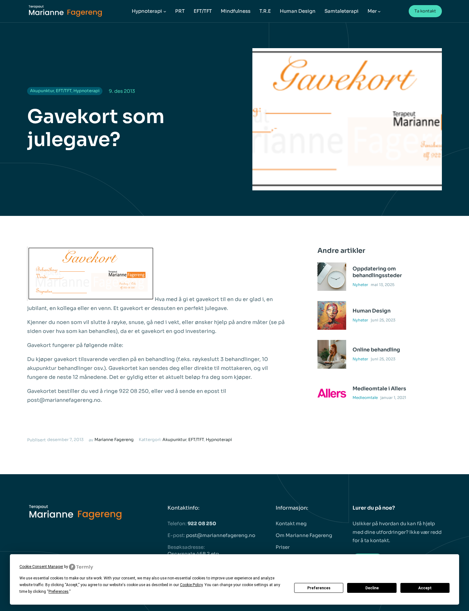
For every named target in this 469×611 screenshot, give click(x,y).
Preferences (319, 588)
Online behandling (376, 350)
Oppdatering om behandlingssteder (377, 272)
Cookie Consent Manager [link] (41, 566)
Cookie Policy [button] (191, 585)
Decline (372, 588)
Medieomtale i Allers (379, 389)
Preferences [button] (58, 591)
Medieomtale (365, 397)
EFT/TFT (63, 90)
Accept (425, 588)
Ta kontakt (425, 11)
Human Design (372, 311)
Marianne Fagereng (114, 439)
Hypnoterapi (86, 90)
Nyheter (360, 284)
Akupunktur (42, 90)
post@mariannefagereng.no (220, 535)
